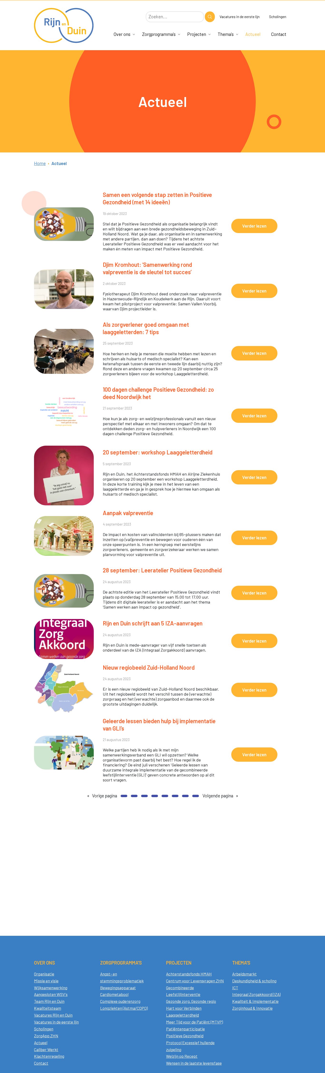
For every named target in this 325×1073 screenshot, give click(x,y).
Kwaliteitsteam (47, 1008)
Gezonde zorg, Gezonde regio (191, 1001)
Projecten (196, 34)
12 (185, 796)
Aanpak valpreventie (128, 512)
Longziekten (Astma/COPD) (124, 1008)
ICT (235, 987)
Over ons (121, 34)
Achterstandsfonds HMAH (189, 973)
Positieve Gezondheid (184, 1035)
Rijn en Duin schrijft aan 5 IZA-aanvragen (152, 623)
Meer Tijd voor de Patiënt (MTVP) (194, 1021)
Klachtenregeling (49, 1056)
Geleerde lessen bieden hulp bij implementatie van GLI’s (159, 724)
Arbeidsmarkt (244, 973)
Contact (278, 34)
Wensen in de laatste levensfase (194, 1063)
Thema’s (226, 34)
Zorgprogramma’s (159, 34)
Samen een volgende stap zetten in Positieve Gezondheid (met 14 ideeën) (157, 198)
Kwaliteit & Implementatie (255, 1001)
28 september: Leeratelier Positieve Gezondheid (162, 570)
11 (175, 796)
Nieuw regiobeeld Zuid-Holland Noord (149, 667)
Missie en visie (46, 980)
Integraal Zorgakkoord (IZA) (256, 994)
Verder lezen (259, 228)
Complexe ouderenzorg (120, 1001)
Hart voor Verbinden (184, 1008)
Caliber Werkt (46, 1049)
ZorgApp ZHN (46, 1035)
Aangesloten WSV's (51, 994)
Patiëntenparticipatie (185, 1028)
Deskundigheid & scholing (254, 980)
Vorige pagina (102, 795)
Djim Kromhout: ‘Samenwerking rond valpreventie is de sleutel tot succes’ (147, 268)
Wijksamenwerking (50, 987)
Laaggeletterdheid (182, 1015)
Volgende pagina (220, 795)
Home (40, 163)
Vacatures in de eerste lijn (240, 17)
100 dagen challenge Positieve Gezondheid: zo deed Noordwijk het (158, 393)
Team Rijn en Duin (49, 1001)
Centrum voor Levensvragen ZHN (195, 980)
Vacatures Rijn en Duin (53, 1015)
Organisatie (44, 973)
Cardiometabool (114, 994)
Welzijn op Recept (181, 1056)
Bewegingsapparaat (118, 987)
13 (195, 796)
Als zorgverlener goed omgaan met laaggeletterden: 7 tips (146, 328)
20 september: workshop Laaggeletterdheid (157, 452)
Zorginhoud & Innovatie (252, 1008)
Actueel (253, 34)
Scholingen (277, 17)
